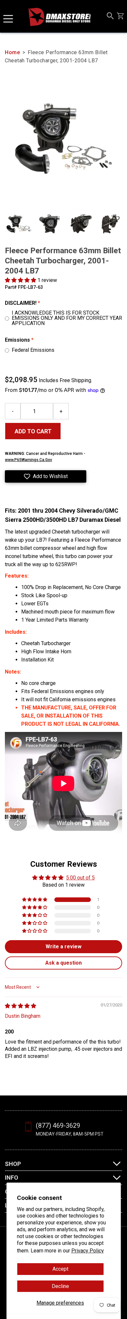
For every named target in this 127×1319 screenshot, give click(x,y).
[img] (20, 1006)
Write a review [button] (63, 946)
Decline (60, 1286)
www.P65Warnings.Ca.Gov (28, 460)
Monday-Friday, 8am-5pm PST (70, 1134)
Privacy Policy (87, 1251)
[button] (21, 280)
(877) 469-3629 (58, 1125)
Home (12, 52)
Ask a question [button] (63, 963)
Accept (60, 1269)
